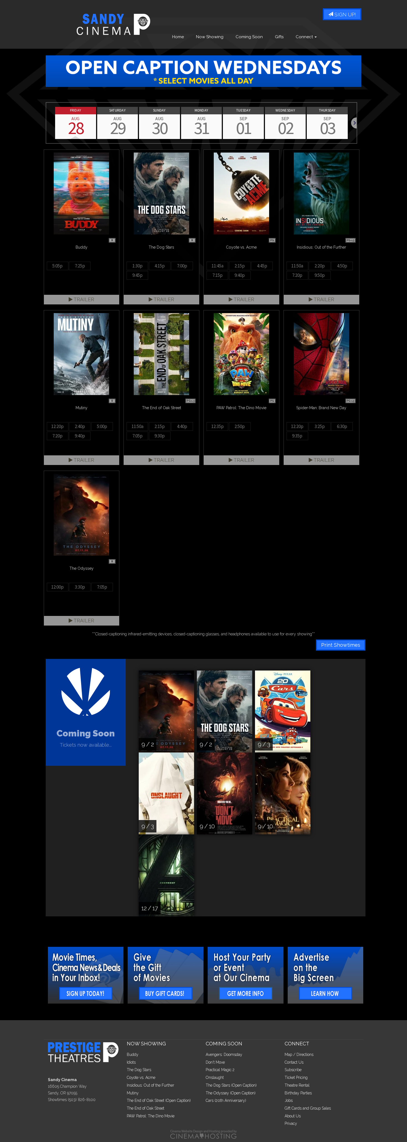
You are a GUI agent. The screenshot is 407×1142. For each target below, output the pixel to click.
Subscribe (293, 1070)
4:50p (342, 266)
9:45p (137, 275)
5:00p (102, 426)
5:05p (57, 266)
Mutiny (133, 1093)
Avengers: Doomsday (224, 1054)
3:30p (80, 587)
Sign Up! (344, 14)
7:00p (182, 266)
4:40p (182, 426)
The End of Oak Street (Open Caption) (159, 1100)
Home (178, 36)
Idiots (131, 1062)
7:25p (80, 266)
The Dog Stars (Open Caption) (231, 1085)
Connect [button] (305, 36)
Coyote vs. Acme (141, 1077)
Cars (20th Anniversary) (226, 1100)
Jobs (289, 1100)
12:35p (217, 426)
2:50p (240, 426)
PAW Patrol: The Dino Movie (150, 1116)
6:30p (342, 426)
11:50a (297, 266)
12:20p (57, 426)
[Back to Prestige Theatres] (85, 1051)
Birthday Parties (298, 1093)
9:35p (297, 436)
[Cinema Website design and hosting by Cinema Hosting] (203, 1134)
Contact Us (294, 1062)
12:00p (57, 587)
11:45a (217, 266)
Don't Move (215, 1062)
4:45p (262, 266)
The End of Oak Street (145, 1108)
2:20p (320, 266)
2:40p (80, 426)
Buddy (132, 1054)
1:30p (137, 266)
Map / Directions (299, 1054)
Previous (46, 122)
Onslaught (215, 1077)
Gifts (279, 36)
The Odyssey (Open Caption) (231, 1093)
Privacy (291, 1123)
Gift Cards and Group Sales (308, 1108)
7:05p (137, 436)
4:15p (159, 266)
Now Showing (209, 36)
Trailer (83, 299)
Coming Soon (249, 36)
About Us (293, 1116)
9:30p (159, 436)
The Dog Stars (139, 1070)
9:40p (240, 275)
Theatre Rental (297, 1085)
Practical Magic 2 (220, 1070)
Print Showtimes (340, 645)
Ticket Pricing (296, 1077)
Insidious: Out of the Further (150, 1085)
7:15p (217, 275)
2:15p (240, 266)
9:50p (320, 275)
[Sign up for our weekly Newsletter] (86, 975)
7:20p (297, 275)
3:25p (320, 426)
